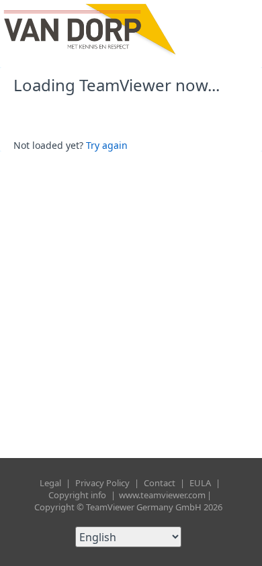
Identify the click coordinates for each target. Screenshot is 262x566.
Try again (107, 145)
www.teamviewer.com (162, 495)
